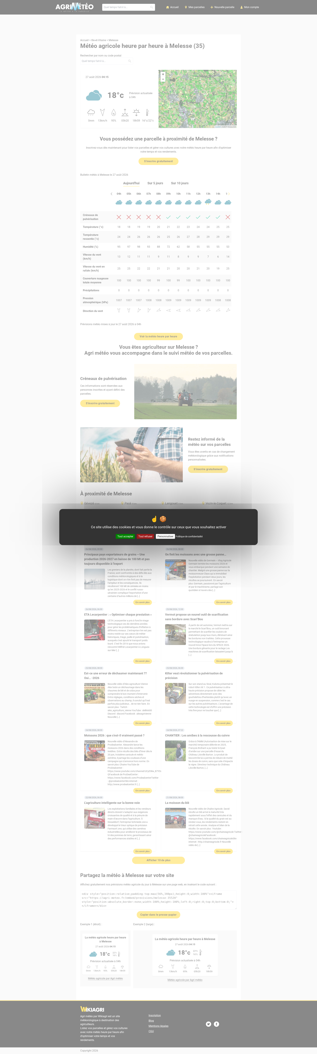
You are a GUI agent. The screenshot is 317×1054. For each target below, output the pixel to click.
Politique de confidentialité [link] (189, 536)
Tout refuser (145, 536)
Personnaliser (165, 536)
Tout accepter (125, 536)
